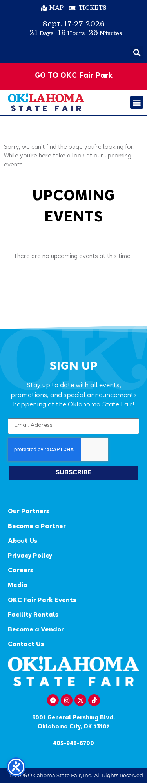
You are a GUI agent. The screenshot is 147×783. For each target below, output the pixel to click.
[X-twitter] (80, 700)
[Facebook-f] (53, 700)
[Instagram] (67, 700)
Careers (20, 571)
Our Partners (28, 512)
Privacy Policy (30, 556)
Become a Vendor (36, 630)
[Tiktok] (94, 700)
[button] (136, 52)
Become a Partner (37, 527)
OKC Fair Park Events (42, 600)
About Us (22, 541)
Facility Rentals (33, 615)
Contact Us (26, 644)
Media (17, 586)
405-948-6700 (73, 743)
